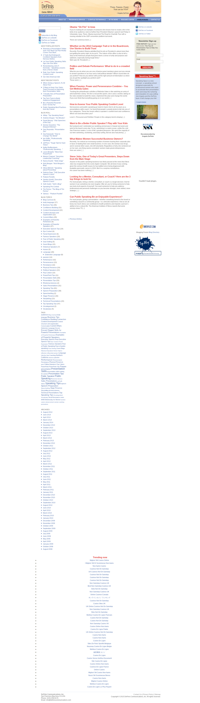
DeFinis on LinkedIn (49, 38)
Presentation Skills (50, 278)
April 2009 (47, 541)
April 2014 (47, 417)
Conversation (45, 326)
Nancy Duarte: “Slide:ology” (53, 161)
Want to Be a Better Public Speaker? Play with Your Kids (99, 123)
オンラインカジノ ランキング (99, 598)
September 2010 (49, 503)
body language (48, 202)
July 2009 (46, 534)
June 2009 (47, 536)
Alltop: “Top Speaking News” (53, 115)
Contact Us (137, 694)
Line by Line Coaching (48, 355)
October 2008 (48, 547)
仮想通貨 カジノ (99, 652)
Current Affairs (48, 217)
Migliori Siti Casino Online (99, 560)
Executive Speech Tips (51, 229)
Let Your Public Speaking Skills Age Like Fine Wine (54, 62)
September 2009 (49, 528)
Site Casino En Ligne (99, 661)
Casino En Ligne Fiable (99, 629)
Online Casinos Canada (99, 595)
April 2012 (47, 461)
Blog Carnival (48, 200)
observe (51, 357)
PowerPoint (45, 366)
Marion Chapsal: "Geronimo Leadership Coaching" (53, 157)
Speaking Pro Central (51, 187)
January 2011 (48, 492)
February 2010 (48, 516)
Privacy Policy (148, 694)
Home (158, 1)
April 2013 (47, 435)
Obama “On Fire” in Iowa (82, 27)
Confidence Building (50, 208)
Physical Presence (50, 268)
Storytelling (47, 299)
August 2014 (47, 412)
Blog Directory (154, 232)
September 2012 (49, 448)
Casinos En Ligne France (99, 667)
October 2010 (48, 500)
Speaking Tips (48, 288)
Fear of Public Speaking (52, 239)
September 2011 (49, 472)
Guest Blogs (47, 244)
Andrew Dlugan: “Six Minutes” (54, 118)
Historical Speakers (50, 247)
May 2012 (46, 459)
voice (62, 397)
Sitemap (157, 694)
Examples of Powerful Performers (51, 221)
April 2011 (46, 484)
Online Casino (99, 670)
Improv (60, 350)
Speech (63, 383)
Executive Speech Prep (49, 339)
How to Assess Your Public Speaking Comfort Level (96, 104)
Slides (43, 383)
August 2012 (47, 451)
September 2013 (49, 430)
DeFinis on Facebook (50, 40)
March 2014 (47, 420)
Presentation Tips (49, 280)
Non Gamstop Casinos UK (99, 583)
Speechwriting (48, 293)
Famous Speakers (49, 237)
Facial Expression (49, 234)
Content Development (51, 210)
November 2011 (49, 466)
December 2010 (49, 495)
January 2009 (48, 544)
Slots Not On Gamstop (99, 589)
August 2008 (47, 549)
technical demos (54, 390)
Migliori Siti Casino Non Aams (99, 672)
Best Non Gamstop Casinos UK (99, 586)
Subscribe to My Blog (49, 35)
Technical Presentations (52, 301)
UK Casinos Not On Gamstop (99, 572)
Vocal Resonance (54, 397)
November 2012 (49, 443)
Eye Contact (47, 231)
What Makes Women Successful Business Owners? (96, 139)
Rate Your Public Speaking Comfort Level (53, 73)
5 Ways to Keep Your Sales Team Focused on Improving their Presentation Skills (53, 89)
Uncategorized (48, 306)
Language (47, 252)
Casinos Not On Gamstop (99, 569)
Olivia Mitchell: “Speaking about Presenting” (52, 169)
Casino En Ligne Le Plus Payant (99, 687)
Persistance (47, 265)
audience (44, 315)
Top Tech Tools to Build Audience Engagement (51, 99)
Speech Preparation (50, 291)
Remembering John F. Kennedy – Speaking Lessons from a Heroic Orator (54, 68)
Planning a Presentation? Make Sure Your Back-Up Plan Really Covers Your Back (54, 50)
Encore (57, 328)
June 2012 (47, 456)
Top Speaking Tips (50, 304)
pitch (42, 364)
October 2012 (48, 446)
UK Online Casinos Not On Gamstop (99, 606)
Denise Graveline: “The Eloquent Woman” (51, 126)
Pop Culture (47, 273)
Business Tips (48, 205)
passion (46, 257)
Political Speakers (49, 270)
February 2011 (48, 490)
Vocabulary (47, 309)
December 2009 (49, 521)
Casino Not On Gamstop (99, 618)
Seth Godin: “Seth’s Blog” (52, 184)
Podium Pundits (49, 177)
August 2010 (47, 505)
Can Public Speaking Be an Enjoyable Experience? (96, 197)
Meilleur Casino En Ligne (99, 649)
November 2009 (49, 523)
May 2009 (46, 539)
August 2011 (47, 474)
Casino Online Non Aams (99, 626)
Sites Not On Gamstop (99, 612)
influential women (52, 353)
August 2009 (47, 531)
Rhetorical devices (50, 283)
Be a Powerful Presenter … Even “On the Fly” (53, 104)
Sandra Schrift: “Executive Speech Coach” (52, 180)
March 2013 (47, 438)
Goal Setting (47, 242)
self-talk (59, 381)
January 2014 (48, 422)
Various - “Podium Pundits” (53, 194)
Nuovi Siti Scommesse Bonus (99, 675)
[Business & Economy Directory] (148, 228)
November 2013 (49, 425)
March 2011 (47, 487)
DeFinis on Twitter (48, 43)
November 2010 (49, 497)
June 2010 (47, 508)
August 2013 (47, 433)
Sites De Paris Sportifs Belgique (99, 644)
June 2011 (47, 479)
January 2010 (48, 518)
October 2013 (48, 428)
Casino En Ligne (99, 641)
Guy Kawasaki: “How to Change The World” (51, 135)
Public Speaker (48, 376)
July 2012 (46, 453)
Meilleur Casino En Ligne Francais (99, 615)
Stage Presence (49, 296)
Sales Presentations (50, 286)
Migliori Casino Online (99, 681)
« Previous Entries (75, 219)
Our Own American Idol (51, 77)
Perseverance (48, 262)
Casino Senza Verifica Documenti (99, 658)
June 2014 (47, 415)
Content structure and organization (51, 214)
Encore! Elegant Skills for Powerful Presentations (51, 331)
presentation (46, 369)
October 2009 (48, 526)
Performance (48, 260)
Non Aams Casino (99, 566)
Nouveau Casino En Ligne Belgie (99, 646)
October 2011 (48, 469)
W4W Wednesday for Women (51, 399)
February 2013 (48, 441)
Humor (45, 249)
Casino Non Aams (99, 635)
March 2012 (47, 464)
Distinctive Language (53, 255)
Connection (61, 319)
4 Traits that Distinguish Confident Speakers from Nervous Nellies (52, 57)
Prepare (63, 367)
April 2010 (47, 510)
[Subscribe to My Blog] (40, 35)
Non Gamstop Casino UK (99, 624)
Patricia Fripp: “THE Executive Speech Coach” (54, 173)
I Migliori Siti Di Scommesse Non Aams (99, 563)
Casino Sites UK (99, 604)
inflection (44, 353)
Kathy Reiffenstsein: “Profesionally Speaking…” (53, 148)
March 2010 (47, 513)
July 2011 (46, 477)
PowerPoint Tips (49, 275)
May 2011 (46, 482)
